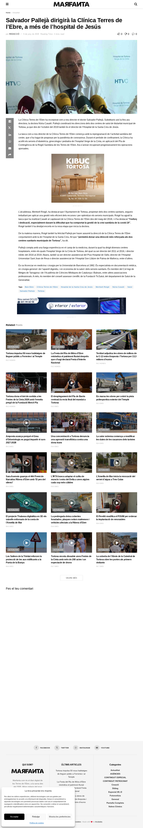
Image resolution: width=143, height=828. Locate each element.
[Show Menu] (7, 4)
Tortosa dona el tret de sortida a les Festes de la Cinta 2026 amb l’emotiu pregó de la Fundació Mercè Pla (24, 399)
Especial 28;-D (115, 792)
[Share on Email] (10, 148)
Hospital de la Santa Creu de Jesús (77, 287)
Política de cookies (37, 823)
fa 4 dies (54, 446)
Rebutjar (36, 816)
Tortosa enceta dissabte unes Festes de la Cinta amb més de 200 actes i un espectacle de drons (71, 559)
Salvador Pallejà (27, 291)
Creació (115, 785)
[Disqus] (71, 627)
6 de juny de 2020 (31, 34)
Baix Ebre (29, 287)
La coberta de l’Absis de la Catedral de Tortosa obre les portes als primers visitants (115, 559)
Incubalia (98, 822)
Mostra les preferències (60, 816)
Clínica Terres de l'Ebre (47, 287)
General (115, 799)
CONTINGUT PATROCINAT (115, 781)
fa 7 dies (54, 566)
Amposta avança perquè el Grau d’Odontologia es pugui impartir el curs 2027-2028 (25, 439)
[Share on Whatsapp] (10, 141)
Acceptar (14, 816)
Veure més (71, 578)
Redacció (14, 34)
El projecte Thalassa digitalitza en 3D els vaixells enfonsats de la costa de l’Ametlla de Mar (26, 519)
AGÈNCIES (115, 774)
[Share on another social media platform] (10, 155)
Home (8, 13)
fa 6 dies (54, 526)
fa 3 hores (10, 406)
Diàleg (115, 788)
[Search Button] (135, 4)
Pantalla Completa (115, 803)
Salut (129, 287)
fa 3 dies (54, 406)
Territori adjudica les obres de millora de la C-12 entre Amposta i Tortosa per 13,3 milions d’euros (116, 356)
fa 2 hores (10, 360)
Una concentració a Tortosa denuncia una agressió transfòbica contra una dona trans (70, 439)
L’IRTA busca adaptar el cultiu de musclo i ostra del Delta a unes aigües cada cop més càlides (70, 479)
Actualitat (16, 13)
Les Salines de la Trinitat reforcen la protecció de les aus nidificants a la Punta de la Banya (24, 559)
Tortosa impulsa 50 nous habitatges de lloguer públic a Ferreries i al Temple (71, 773)
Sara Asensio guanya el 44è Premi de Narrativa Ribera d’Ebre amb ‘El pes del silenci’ (26, 479)
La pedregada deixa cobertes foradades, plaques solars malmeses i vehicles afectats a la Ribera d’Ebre (70, 519)
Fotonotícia (115, 795)
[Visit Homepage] (71, 4)
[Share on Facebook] (10, 121)
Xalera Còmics (115, 806)
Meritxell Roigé (102, 287)
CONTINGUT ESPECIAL (115, 777)
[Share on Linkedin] (10, 134)
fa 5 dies (54, 486)
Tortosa (41, 291)
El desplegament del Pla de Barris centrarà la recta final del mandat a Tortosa (68, 399)
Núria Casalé (118, 287)
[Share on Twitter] (10, 128)
